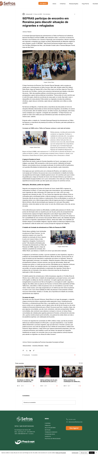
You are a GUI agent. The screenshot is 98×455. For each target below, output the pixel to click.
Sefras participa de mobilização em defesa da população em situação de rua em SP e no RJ (72, 380)
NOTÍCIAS (48, 430)
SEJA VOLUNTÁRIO (50, 427)
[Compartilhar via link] (33, 350)
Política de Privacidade (61, 452)
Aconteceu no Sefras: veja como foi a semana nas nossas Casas (25, 380)
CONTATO (48, 436)
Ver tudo (81, 363)
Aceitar (91, 452)
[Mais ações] (75, 14)
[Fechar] (96, 453)
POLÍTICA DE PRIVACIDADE (52, 438)
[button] (62, 4)
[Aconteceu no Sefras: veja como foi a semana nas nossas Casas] (25, 371)
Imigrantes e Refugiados (37, 345)
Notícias (46, 345)
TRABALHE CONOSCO (51, 432)
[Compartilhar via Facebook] (23, 350)
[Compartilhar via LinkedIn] (30, 350)
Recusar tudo (84, 452)
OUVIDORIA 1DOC (50, 434)
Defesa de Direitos (27, 345)
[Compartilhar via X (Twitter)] (26, 350)
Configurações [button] (75, 452)
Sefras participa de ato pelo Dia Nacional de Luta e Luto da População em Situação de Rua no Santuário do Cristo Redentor (48, 380)
